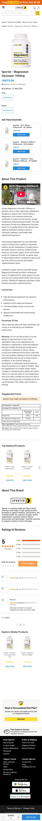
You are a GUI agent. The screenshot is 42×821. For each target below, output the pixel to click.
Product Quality (9, 745)
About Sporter (8, 743)
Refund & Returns (28, 748)
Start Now (21, 719)
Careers (6, 754)
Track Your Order (28, 743)
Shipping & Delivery (29, 745)
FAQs (5, 767)
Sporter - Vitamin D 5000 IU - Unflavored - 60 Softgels (24, 143)
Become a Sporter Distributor (10, 773)
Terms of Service (13, 808)
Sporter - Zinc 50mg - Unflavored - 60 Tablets (22, 126)
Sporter (7, 84)
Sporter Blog (8, 770)
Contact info (26, 762)
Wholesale (7, 751)
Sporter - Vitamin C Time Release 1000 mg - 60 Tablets (25, 160)
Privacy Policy (28, 808)
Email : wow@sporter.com (29, 766)
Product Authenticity (10, 748)
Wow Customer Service (9, 763)
